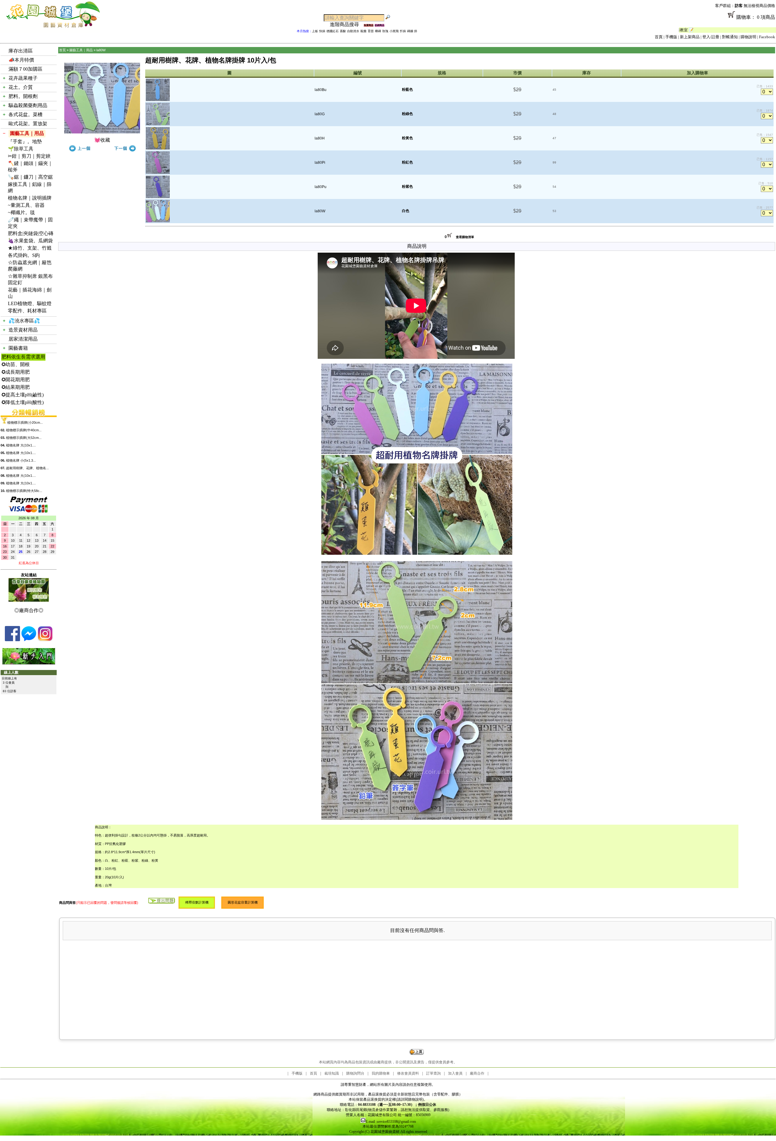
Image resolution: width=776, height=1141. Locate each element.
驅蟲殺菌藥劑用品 (27, 105)
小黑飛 (394, 31)
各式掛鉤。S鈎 (24, 255)
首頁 (659, 37)
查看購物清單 (465, 237)
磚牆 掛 (412, 31)
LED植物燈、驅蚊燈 (30, 303)
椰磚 (378, 31)
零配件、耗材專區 (27, 310)
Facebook (767, 37)
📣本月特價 (21, 59)
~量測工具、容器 (26, 205)
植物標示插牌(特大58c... (24, 491)
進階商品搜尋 (347, 24)
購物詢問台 (355, 1073)
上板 (315, 31)
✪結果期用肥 (16, 387)
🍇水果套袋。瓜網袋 (30, 240)
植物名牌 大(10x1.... (21, 445)
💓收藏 (102, 140)
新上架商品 (690, 37)
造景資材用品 (23, 329)
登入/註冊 (710, 37)
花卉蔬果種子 (23, 78)
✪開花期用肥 (16, 379)
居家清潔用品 (23, 339)
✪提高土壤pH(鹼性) (23, 394)
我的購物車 (381, 1073)
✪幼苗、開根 (16, 364)
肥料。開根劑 (23, 96)
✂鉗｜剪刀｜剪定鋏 (29, 156)
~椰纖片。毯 (21, 212)
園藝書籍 (18, 348)
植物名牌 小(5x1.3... (21, 460)
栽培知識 (331, 1073)
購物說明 (748, 37)
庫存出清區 (20, 50)
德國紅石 (332, 31)
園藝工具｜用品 (27, 133)
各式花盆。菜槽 (25, 114)
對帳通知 (730, 37)
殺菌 (363, 31)
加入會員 (455, 1073)
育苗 (371, 31)
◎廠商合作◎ (28, 610)
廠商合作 (477, 1073)
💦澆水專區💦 (24, 320)
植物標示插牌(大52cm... (24, 437)
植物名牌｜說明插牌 (30, 197)
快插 (322, 31)
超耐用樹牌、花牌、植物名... (27, 468)
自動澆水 (353, 31)
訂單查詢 (433, 1073)
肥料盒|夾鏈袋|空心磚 (30, 233)
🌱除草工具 (20, 148)
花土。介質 (20, 87)
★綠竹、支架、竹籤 (30, 248)
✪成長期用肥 (16, 372)
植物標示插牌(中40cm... (24, 430)
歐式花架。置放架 (27, 123)
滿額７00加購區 (25, 69)
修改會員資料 (408, 1073)
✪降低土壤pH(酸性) (23, 402)
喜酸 (343, 31)
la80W (100, 50)
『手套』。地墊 (25, 141)
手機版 (671, 37)
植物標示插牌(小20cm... (25, 422)
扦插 (403, 31)
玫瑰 (385, 31)
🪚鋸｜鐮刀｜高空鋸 (30, 177)
